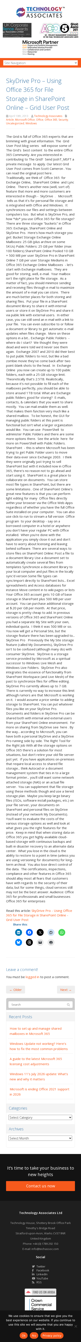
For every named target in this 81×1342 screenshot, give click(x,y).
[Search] (68, 1004)
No (34, 1335)
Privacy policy (52, 1335)
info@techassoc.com (45, 1249)
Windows (31, 123)
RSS (39, 1282)
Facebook (42, 1270)
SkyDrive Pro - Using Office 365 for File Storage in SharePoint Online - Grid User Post (39, 915)
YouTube (42, 1278)
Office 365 (51, 120)
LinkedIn (42, 1274)
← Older (15, 989)
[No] (75, 1326)
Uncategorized (15, 123)
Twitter (40, 1266)
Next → (66, 989)
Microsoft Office (25, 120)
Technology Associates (48, 116)
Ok (24, 1335)
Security (63, 120)
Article (10, 120)
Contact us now (40, 1185)
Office (39, 120)
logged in (32, 977)
